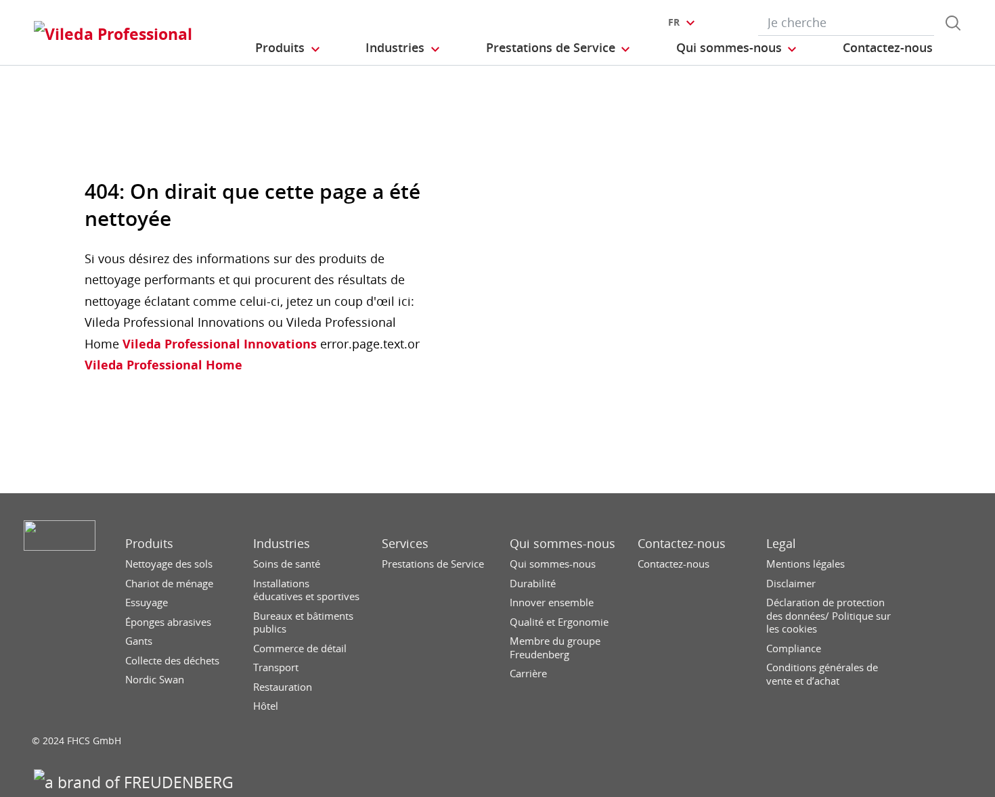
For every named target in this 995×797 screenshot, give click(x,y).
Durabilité (533, 583)
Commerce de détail (300, 648)
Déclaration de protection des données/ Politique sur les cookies (828, 615)
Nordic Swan (154, 679)
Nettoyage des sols (169, 563)
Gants (138, 641)
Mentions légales (805, 563)
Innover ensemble (552, 602)
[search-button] (953, 23)
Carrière (528, 673)
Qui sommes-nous (562, 543)
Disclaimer (791, 583)
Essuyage (146, 602)
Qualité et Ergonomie (559, 622)
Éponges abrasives (168, 622)
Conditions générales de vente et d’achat (822, 674)
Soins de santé (286, 563)
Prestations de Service (433, 563)
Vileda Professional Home (163, 365)
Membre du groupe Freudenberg (555, 648)
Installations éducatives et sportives (306, 590)
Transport (275, 667)
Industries (281, 543)
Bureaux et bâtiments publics (303, 623)
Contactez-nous (682, 543)
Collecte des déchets (172, 660)
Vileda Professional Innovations (218, 344)
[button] (288, 48)
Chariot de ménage (169, 583)
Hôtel (265, 706)
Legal (781, 543)
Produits (149, 543)
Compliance (793, 648)
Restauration (282, 687)
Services (405, 543)
